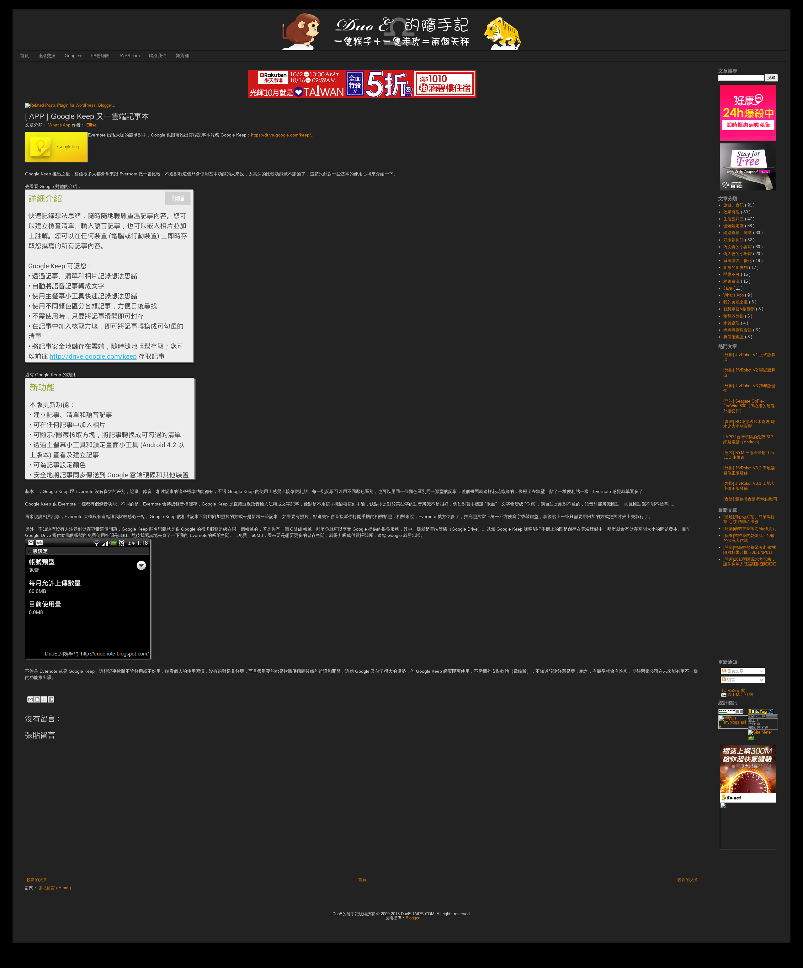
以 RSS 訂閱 (733, 690)
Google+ (73, 55)
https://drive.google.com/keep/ (281, 134)
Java (728, 288)
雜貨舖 (182, 55)
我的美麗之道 (736, 302)
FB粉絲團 (100, 55)
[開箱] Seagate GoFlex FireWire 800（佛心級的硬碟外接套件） (749, 406)
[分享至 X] (44, 699)
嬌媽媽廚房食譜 (738, 330)
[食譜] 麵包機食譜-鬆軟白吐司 (750, 499)
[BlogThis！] (37, 699)
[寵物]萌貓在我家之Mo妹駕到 (749, 528)
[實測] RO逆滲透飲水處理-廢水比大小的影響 (749, 424)
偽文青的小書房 (738, 246)
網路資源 (732, 281)
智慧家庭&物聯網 (739, 309)
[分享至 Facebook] (51, 699)
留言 (730, 679)
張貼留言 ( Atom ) (55, 887)
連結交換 (47, 55)
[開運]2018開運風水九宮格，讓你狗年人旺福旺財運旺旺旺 (749, 562)
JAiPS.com (129, 55)
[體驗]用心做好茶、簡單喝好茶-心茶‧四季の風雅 (749, 519)
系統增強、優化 (738, 260)
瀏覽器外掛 (734, 316)
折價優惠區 (734, 336)
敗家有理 (732, 212)
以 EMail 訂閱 (740, 694)
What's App (60, 124)
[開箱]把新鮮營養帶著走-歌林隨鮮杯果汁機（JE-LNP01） (749, 550)
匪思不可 (732, 274)
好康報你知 (734, 240)
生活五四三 (734, 219)
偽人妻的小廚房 (738, 253)
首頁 (24, 55)
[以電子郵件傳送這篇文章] (30, 699)
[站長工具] (763, 728)
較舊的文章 (688, 879)
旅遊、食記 (734, 205)
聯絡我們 (158, 55)
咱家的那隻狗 (736, 267)
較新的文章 (37, 879)
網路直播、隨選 (738, 232)
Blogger (412, 918)
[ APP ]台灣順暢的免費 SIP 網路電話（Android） (748, 439)
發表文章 (734, 671)
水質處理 (732, 323)
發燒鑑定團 (734, 225)
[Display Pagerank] (730, 712)
